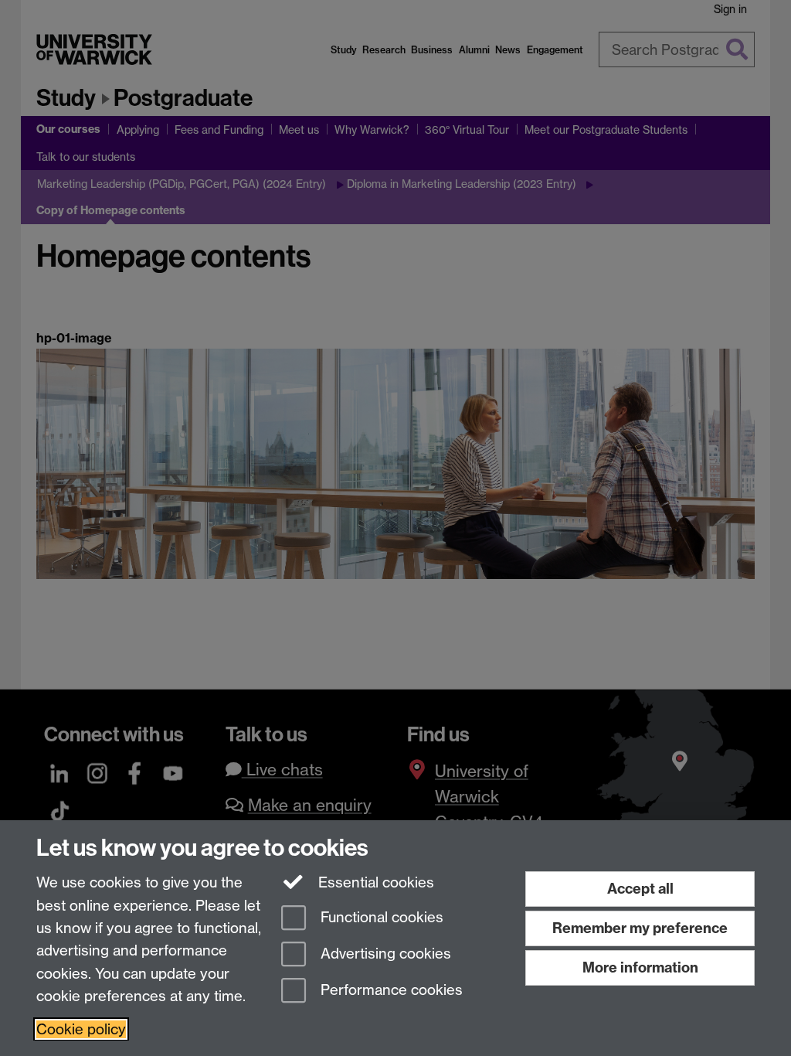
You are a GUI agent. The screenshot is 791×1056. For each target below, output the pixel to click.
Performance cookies (390, 990)
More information (640, 967)
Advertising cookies (384, 953)
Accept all (640, 889)
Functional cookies (380, 918)
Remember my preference (640, 928)
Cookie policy (81, 1029)
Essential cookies (374, 882)
